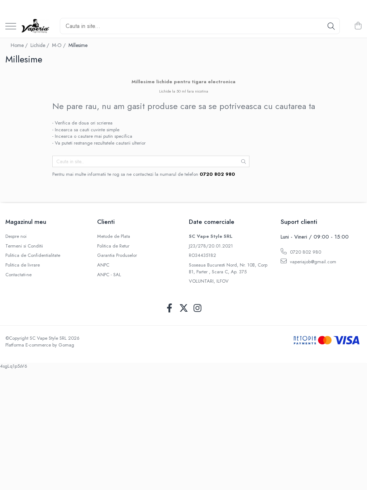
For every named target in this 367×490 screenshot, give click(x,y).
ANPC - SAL (109, 275)
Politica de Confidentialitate (32, 255)
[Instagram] (197, 308)
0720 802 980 (305, 252)
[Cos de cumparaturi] (358, 26)
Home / (20, 45)
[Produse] (11, 27)
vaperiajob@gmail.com (312, 261)
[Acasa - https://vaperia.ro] (35, 26)
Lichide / (40, 45)
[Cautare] (331, 26)
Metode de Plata (113, 236)
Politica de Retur (113, 246)
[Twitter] (183, 308)
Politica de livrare (22, 265)
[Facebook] (169, 308)
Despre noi (16, 236)
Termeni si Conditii (24, 246)
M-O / (59, 45)
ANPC (103, 265)
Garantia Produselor (117, 255)
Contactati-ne (18, 275)
